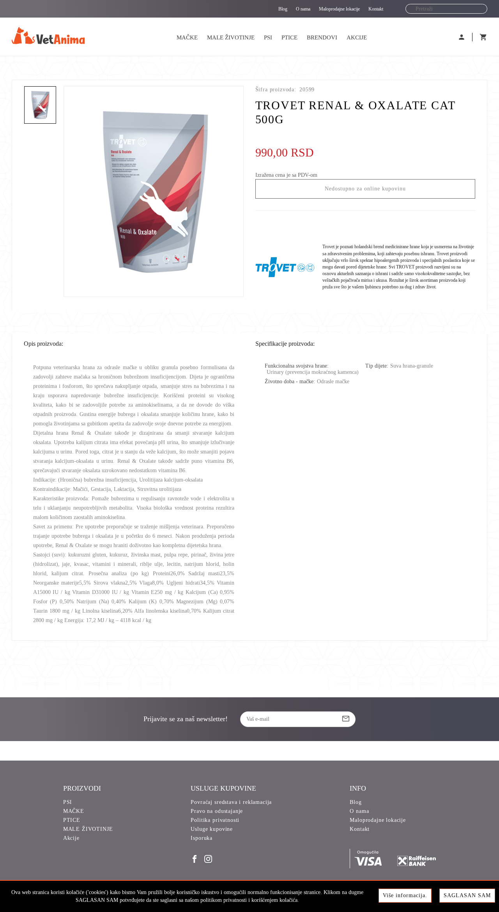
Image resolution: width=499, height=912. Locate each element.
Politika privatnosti (215, 820)
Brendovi (322, 37)
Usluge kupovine (212, 829)
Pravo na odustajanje (217, 811)
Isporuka (201, 838)
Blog (282, 9)
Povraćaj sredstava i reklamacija (231, 802)
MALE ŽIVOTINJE (231, 37)
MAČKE (187, 37)
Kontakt (375, 9)
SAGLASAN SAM (467, 895)
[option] (154, 191)
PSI (268, 37)
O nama (303, 9)
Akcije (357, 37)
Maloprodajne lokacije (339, 9)
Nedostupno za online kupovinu (365, 189)
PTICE (289, 37)
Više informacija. (405, 895)
